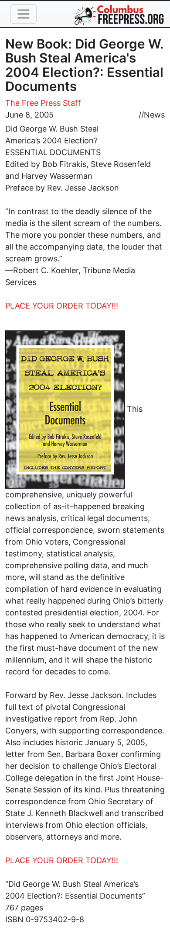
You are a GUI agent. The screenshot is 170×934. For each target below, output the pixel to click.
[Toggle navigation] (23, 14)
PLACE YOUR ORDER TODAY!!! (61, 305)
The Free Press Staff (43, 103)
